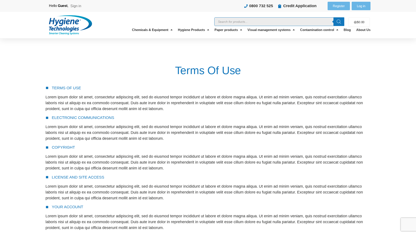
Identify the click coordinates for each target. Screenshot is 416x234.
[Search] (338, 21)
